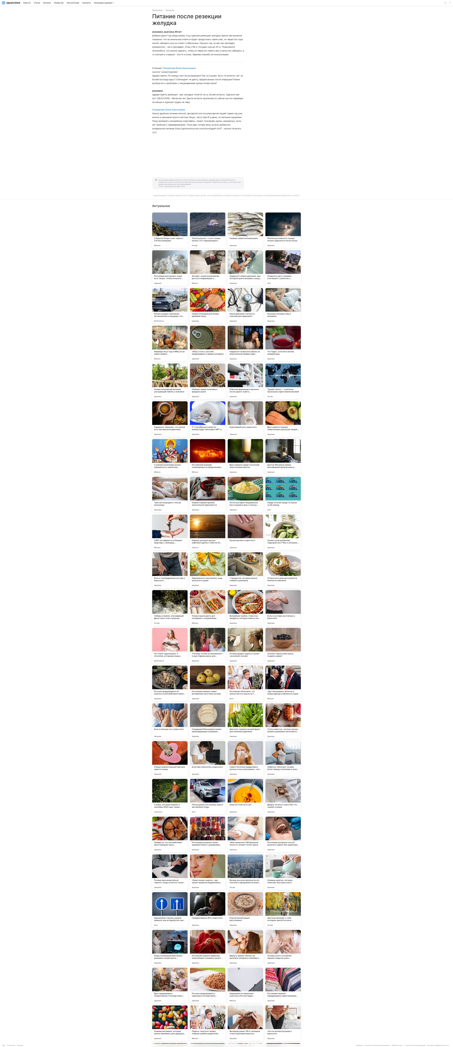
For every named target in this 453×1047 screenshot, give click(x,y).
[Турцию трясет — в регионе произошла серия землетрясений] (283, 381)
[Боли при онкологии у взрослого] (207, 759)
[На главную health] (12, 3)
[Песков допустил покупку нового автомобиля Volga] (207, 796)
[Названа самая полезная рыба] (245, 230)
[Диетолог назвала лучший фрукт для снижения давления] (245, 721)
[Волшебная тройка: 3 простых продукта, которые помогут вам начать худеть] (245, 608)
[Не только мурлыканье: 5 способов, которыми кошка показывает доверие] (170, 645)
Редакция (359, 1045)
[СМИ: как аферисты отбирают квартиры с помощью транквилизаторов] (170, 532)
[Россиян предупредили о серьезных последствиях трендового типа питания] (207, 985)
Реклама (20, 1045)
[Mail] (3, 3)
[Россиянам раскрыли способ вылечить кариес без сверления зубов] (283, 834)
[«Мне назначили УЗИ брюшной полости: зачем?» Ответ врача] (245, 834)
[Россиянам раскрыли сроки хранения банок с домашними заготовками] (207, 834)
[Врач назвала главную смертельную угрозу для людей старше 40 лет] (283, 419)
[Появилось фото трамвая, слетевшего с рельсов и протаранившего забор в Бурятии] (283, 268)
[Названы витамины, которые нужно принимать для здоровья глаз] (170, 1023)
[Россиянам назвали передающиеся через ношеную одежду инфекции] (283, 985)
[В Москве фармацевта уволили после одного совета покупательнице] (245, 381)
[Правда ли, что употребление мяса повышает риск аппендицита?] (170, 834)
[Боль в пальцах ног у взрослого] (170, 721)
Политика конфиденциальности (438, 1045)
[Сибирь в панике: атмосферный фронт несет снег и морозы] (170, 608)
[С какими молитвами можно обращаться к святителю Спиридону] (170, 456)
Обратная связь (397, 1045)
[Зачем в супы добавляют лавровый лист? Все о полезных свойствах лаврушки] (283, 532)
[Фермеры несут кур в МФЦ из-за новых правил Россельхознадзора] (170, 343)
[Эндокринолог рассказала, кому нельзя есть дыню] (207, 570)
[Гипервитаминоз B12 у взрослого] (207, 910)
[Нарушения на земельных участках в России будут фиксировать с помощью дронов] (245, 985)
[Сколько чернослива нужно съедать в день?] (283, 645)
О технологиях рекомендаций (415, 1045)
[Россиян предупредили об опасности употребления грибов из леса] (170, 683)
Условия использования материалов (377, 1045)
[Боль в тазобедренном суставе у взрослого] (170, 570)
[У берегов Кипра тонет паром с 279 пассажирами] (170, 230)
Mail (3, 1045)
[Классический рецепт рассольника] (245, 910)
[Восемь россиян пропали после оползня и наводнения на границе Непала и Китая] (245, 872)
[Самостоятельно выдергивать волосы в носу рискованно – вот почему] (245, 759)
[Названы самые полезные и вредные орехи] (207, 381)
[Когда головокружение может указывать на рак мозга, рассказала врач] (170, 947)
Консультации (157, 10)
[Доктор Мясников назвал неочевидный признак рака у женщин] (283, 456)
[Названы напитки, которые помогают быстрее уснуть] (283, 872)
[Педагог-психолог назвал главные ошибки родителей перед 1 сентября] (207, 1023)
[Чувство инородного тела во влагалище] (170, 494)
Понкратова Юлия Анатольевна (179, 68)
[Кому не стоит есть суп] (245, 796)
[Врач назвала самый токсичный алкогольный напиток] (245, 456)
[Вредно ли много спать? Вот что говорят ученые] (283, 796)
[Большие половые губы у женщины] (283, 305)
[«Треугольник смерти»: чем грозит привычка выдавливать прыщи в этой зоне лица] (207, 872)
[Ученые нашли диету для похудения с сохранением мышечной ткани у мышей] (207, 608)
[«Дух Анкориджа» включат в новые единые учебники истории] (283, 683)
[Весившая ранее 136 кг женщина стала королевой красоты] (245, 1023)
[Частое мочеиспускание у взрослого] (283, 1023)
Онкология (170, 10)
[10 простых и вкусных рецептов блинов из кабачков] (283, 570)
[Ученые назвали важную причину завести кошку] (170, 759)
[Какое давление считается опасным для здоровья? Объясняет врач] (245, 305)
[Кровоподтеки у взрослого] (245, 532)
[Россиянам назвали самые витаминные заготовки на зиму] (207, 683)
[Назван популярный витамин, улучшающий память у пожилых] (170, 381)
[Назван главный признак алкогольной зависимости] (207, 494)
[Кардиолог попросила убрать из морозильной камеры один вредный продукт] (245, 343)
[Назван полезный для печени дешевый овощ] (207, 305)
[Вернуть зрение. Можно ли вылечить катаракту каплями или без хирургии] (245, 947)
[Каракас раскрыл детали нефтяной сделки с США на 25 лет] (207, 532)
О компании (11, 1045)
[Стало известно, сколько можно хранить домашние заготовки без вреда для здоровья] (283, 721)
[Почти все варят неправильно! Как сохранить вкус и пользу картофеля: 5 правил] (245, 494)
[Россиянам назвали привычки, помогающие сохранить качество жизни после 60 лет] (207, 947)
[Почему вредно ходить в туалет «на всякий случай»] (245, 645)
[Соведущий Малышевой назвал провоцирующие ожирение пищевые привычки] (207, 721)
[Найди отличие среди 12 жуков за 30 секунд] (283, 494)
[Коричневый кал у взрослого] (245, 419)
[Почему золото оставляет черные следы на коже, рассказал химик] (283, 947)
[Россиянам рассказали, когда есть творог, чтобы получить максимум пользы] (170, 268)
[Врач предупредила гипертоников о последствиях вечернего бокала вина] (170, 985)
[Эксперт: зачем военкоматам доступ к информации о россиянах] (207, 268)
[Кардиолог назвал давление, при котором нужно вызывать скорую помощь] (245, 268)
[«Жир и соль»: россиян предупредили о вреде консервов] (207, 343)
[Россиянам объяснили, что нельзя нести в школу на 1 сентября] (245, 683)
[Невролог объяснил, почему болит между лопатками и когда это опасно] (283, 759)
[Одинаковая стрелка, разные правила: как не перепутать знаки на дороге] (170, 910)
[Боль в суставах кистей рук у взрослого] (283, 608)
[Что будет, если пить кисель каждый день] (283, 343)
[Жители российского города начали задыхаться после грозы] (283, 230)
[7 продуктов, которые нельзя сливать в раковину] (245, 570)
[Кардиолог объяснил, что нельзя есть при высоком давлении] (170, 419)
